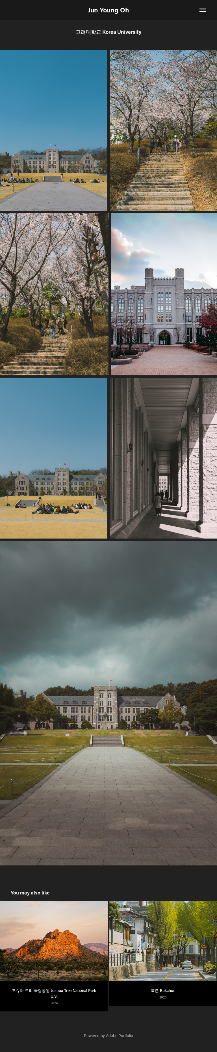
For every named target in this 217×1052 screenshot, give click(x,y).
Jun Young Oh (108, 10)
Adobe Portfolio (119, 1035)
